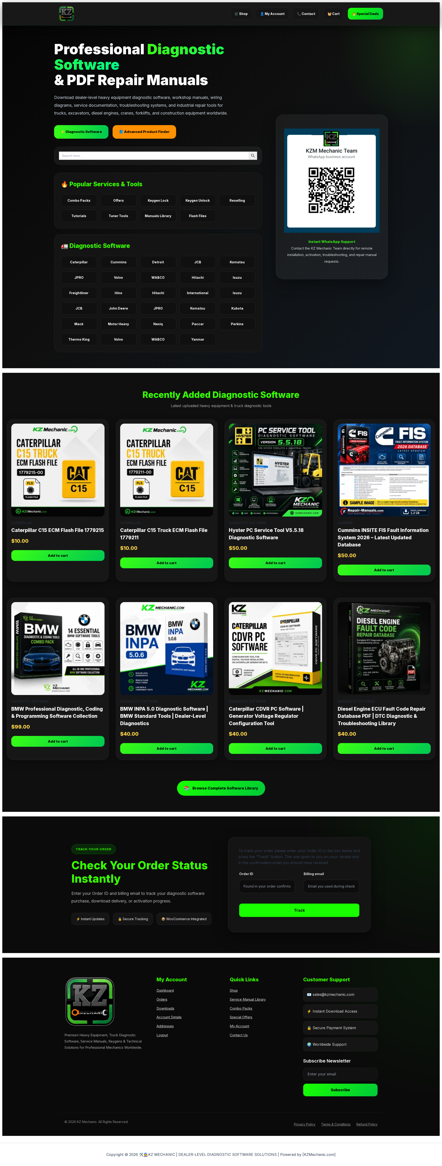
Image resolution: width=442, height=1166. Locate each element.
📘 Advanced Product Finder (144, 131)
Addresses (165, 1026)
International (197, 293)
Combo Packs (78, 200)
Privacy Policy (304, 1124)
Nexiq (158, 324)
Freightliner (78, 293)
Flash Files (197, 216)
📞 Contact (306, 14)
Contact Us (239, 1035)
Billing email (314, 874)
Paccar (198, 324)
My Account (239, 1026)
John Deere (118, 308)
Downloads (165, 1008)
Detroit (158, 262)
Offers (118, 200)
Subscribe (340, 1090)
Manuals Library (158, 216)
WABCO (158, 277)
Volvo (118, 277)
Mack (78, 324)
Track (299, 910)
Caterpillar (79, 262)
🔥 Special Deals (365, 14)
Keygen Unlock (198, 200)
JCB (197, 262)
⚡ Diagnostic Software (81, 131)
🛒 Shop (241, 14)
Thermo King (79, 339)
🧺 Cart (334, 14)
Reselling (237, 200)
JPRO (79, 277)
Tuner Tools (118, 216)
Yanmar (197, 339)
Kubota (237, 308)
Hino (118, 293)
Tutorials (78, 216)
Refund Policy (367, 1124)
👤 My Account (272, 14)
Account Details (169, 1017)
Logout (162, 1035)
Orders (162, 999)
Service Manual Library (248, 999)
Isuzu (237, 277)
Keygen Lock (158, 200)
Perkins (237, 324)
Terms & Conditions (336, 1124)
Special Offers (241, 1017)
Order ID (246, 874)
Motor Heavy (118, 324)
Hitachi (198, 277)
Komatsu (237, 262)
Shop (234, 990)
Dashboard (165, 990)
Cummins (118, 262)
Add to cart (58, 555)
